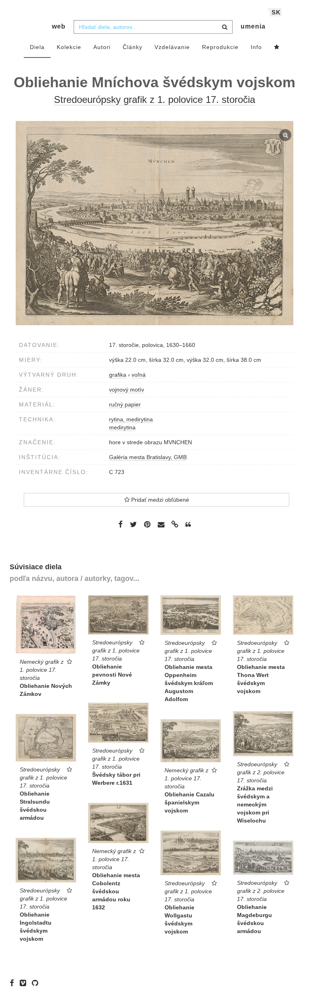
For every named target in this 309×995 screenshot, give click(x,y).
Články (132, 47)
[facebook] (14, 983)
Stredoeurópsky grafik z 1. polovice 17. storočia (154, 99)
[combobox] (153, 27)
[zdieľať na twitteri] (133, 524)
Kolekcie (69, 47)
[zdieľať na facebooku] (120, 524)
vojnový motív (126, 389)
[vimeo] (25, 983)
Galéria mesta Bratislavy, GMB (148, 457)
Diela (37, 47)
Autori (102, 47)
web (59, 26)
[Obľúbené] (277, 47)
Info (256, 47)
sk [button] (276, 12)
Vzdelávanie (172, 47)
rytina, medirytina (131, 419)
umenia (253, 26)
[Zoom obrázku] (154, 223)
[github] (37, 983)
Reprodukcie (220, 47)
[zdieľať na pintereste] (147, 524)
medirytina (122, 427)
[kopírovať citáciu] (188, 524)
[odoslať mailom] (161, 524)
